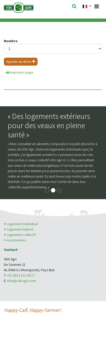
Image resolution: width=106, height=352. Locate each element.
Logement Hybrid (20, 229)
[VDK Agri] (25, 7)
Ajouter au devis (19, 61)
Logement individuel (22, 224)
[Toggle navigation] (96, 6)
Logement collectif (21, 234)
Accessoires (16, 240)
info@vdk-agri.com (21, 280)
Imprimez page (21, 72)
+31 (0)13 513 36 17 (20, 275)
